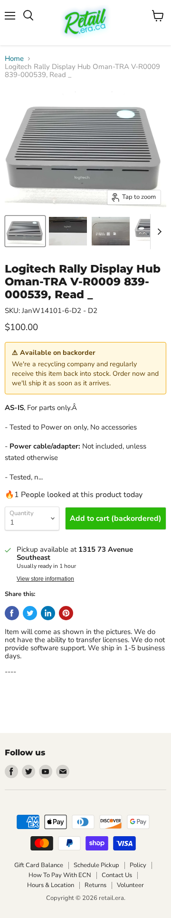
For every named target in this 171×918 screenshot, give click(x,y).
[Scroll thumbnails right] (157, 231)
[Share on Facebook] (12, 613)
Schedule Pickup (96, 865)
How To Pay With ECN (59, 875)
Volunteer (130, 885)
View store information (45, 579)
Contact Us (117, 875)
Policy (138, 865)
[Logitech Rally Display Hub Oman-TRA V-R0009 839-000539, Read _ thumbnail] (25, 231)
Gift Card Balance (38, 865)
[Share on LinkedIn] (48, 613)
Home (14, 59)
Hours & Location (50, 885)
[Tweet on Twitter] (30, 613)
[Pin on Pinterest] (66, 613)
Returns (95, 885)
